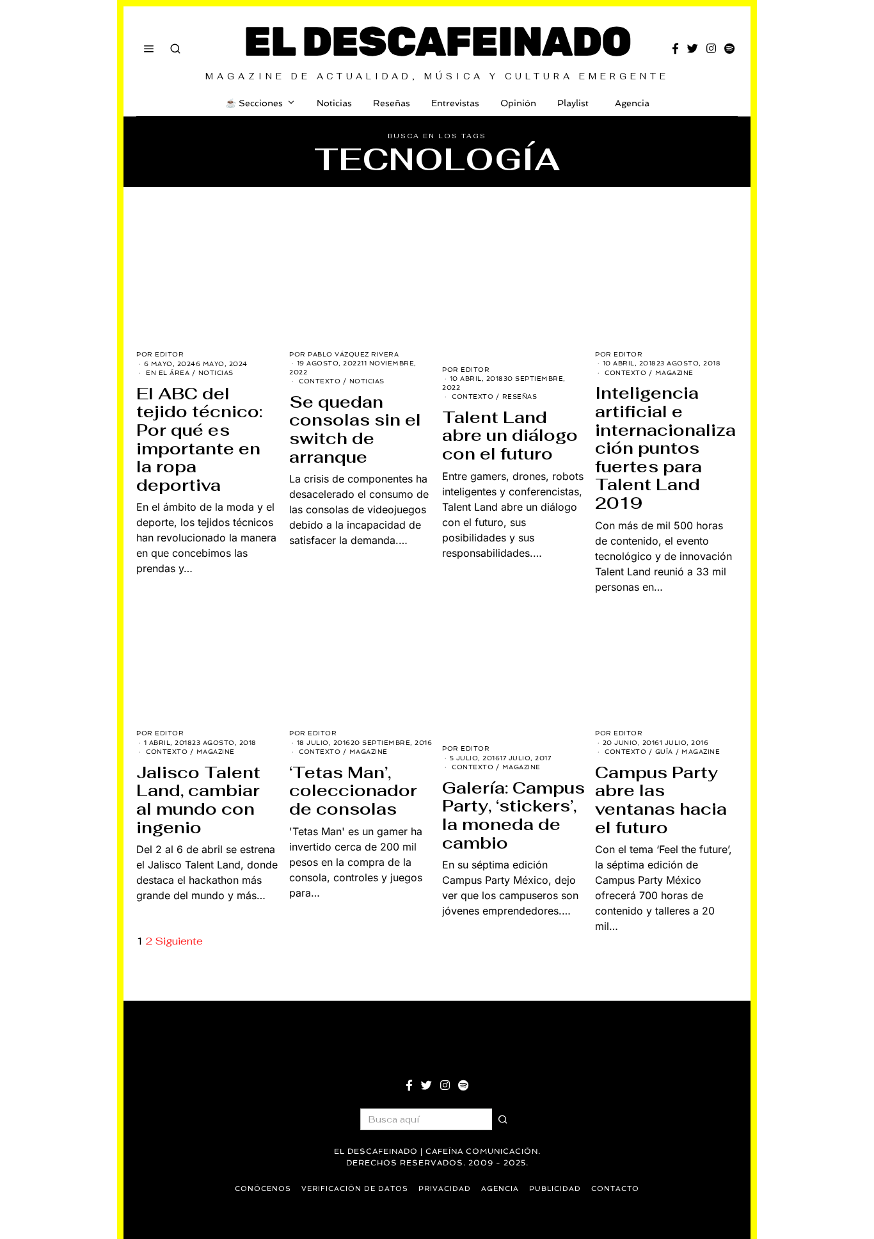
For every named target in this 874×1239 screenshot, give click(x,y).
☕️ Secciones (254, 103)
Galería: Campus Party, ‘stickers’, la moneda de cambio (513, 815)
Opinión (518, 103)
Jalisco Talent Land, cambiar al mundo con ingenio (198, 800)
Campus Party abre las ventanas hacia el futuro (661, 800)
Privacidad (444, 1189)
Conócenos (263, 1189)
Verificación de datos (354, 1189)
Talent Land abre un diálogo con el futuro (510, 435)
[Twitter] (692, 48)
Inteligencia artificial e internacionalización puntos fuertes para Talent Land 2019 (665, 448)
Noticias (334, 103)
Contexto (319, 381)
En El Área (167, 372)
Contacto (615, 1189)
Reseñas (391, 103)
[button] (503, 1119)
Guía (664, 751)
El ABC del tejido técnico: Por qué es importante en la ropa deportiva (199, 439)
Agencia (632, 103)
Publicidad (555, 1189)
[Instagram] (711, 48)
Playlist (573, 103)
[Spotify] (729, 48)
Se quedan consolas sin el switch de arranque (355, 429)
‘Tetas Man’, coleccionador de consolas (353, 791)
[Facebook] (675, 48)
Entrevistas (455, 103)
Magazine (674, 372)
